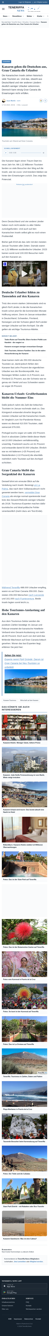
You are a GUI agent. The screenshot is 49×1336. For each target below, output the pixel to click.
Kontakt (28, 1305)
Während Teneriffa (11, 587)
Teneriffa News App (12, 1281)
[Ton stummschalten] (44, 153)
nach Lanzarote (36, 595)
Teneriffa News (16, 22)
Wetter (29, 16)
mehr (19, 101)
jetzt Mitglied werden (40, 2)
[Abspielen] (6, 153)
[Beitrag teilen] (45, 101)
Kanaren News (35, 22)
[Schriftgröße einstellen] (3, 2)
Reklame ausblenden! (24, 184)
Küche (39, 16)
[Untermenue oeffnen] (9, 16)
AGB (9, 1319)
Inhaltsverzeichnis (8, 1302)
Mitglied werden (36, 1262)
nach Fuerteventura (24, 598)
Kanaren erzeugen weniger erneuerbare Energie (24, 347)
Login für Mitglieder (25, 2)
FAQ (27, 1302)
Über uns (5, 1309)
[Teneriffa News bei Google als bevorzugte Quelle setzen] (41, 101)
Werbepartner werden (34, 1309)
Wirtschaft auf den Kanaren (29, 700)
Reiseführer (17, 16)
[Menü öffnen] (3, 9)
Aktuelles (26, 22)
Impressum (18, 1319)
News (5, 16)
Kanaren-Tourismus (9, 700)
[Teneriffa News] (24, 9)
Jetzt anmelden (20, 1262)
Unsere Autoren (7, 1305)
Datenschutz (28, 1319)
